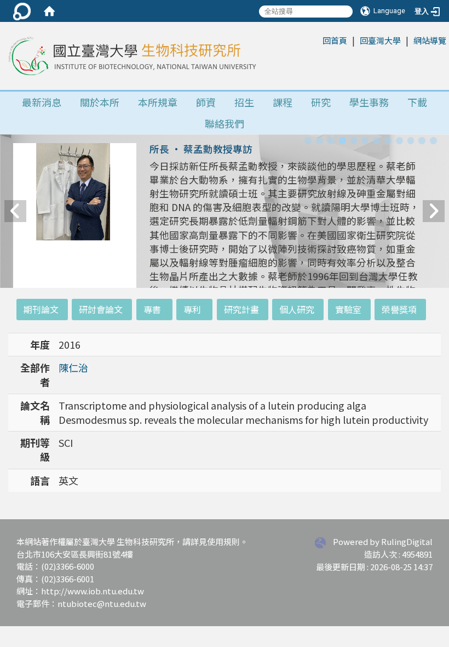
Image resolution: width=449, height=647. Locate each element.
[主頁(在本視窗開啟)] (131, 56)
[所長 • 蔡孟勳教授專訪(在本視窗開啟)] (74, 224)
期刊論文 (41, 309)
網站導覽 (429, 40)
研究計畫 (241, 309)
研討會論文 (101, 309)
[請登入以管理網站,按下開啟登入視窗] (22, 11)
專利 (192, 309)
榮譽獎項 (399, 309)
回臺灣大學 (380, 40)
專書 (152, 309)
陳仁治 (73, 367)
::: (316, 40)
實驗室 (348, 309)
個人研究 (296, 309)
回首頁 (335, 40)
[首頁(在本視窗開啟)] (49, 11)
